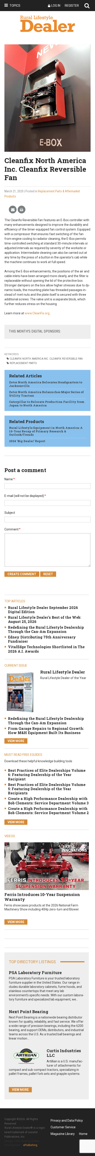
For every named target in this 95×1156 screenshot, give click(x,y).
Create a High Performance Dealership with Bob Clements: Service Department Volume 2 (48, 810)
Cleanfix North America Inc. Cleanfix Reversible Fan (46, 358)
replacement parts (23, 363)
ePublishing (30, 1145)
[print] (21, 210)
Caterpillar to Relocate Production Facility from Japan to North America (46, 403)
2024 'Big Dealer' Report (27, 441)
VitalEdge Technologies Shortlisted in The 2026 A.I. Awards (46, 648)
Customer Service (63, 1127)
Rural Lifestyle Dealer (62, 672)
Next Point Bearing (28, 1011)
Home (83, 1134)
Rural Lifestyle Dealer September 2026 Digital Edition (43, 609)
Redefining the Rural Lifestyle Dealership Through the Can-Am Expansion (46, 629)
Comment (12, 529)
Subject (9, 512)
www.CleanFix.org (37, 313)
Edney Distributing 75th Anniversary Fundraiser (42, 639)
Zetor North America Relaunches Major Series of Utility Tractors (46, 394)
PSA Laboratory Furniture (35, 972)
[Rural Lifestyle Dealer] (20, 692)
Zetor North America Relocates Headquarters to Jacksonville (45, 384)
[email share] (13, 210)
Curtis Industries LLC (64, 1053)
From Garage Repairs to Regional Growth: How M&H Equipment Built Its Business (46, 730)
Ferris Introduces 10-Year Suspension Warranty (42, 897)
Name (9, 479)
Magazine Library (63, 1134)
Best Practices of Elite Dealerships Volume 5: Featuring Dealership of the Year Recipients (47, 788)
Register (72, 5)
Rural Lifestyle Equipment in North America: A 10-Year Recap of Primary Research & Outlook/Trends (46, 431)
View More (16, 741)
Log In (55, 5)
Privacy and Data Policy (67, 1120)
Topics (15, 5)
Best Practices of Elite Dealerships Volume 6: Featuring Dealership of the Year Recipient (47, 774)
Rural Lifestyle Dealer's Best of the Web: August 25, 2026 (44, 619)
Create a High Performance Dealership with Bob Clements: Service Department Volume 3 (48, 800)
